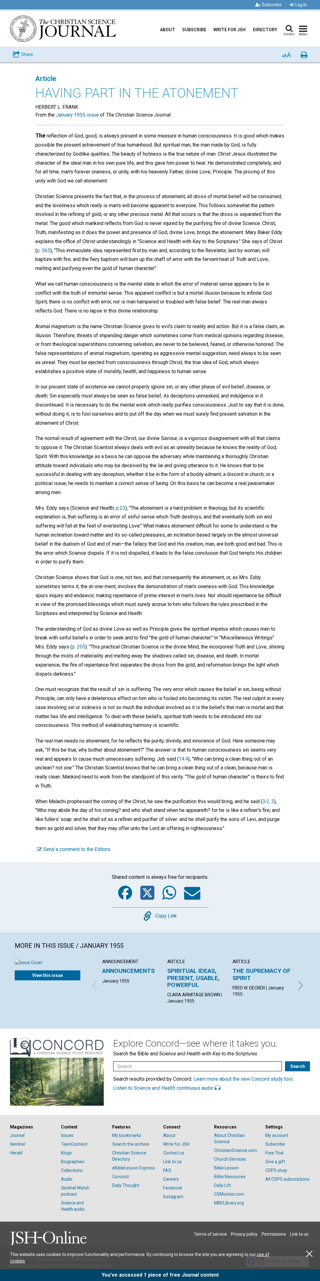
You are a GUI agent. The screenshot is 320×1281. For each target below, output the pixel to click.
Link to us (172, 1161)
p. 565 (43, 250)
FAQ (167, 1170)
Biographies (72, 1161)
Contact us (173, 1152)
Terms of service (210, 1234)
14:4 (183, 759)
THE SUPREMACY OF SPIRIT (261, 974)
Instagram (173, 1196)
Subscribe (272, 4)
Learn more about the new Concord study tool (242, 1079)
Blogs (66, 1152)
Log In (301, 4)
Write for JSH (229, 29)
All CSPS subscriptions (287, 1179)
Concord (120, 1176)
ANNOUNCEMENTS (128, 970)
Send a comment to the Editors (76, 849)
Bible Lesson (226, 1167)
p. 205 (78, 647)
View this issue (47, 975)
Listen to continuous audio (164, 1088)
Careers (171, 1179)
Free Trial (274, 1152)
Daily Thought (125, 1185)
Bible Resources (230, 1176)
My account (276, 1135)
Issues (67, 1135)
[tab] (32, 1127)
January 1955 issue (77, 115)
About (167, 29)
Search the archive (130, 1144)
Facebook (172, 1187)
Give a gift (275, 1161)
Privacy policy (244, 1234)
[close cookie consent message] (309, 1254)
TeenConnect (74, 1144)
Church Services (230, 1159)
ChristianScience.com (235, 1150)
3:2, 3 (268, 801)
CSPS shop (276, 1170)
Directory (265, 29)
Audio (66, 1179)
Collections (71, 1170)
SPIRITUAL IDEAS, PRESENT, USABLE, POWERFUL (193, 977)
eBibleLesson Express (133, 1167)
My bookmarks (126, 1135)
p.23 (120, 508)
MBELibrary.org (229, 1202)
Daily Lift (222, 1185)
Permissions (274, 1234)
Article (45, 79)
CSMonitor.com (229, 1194)
